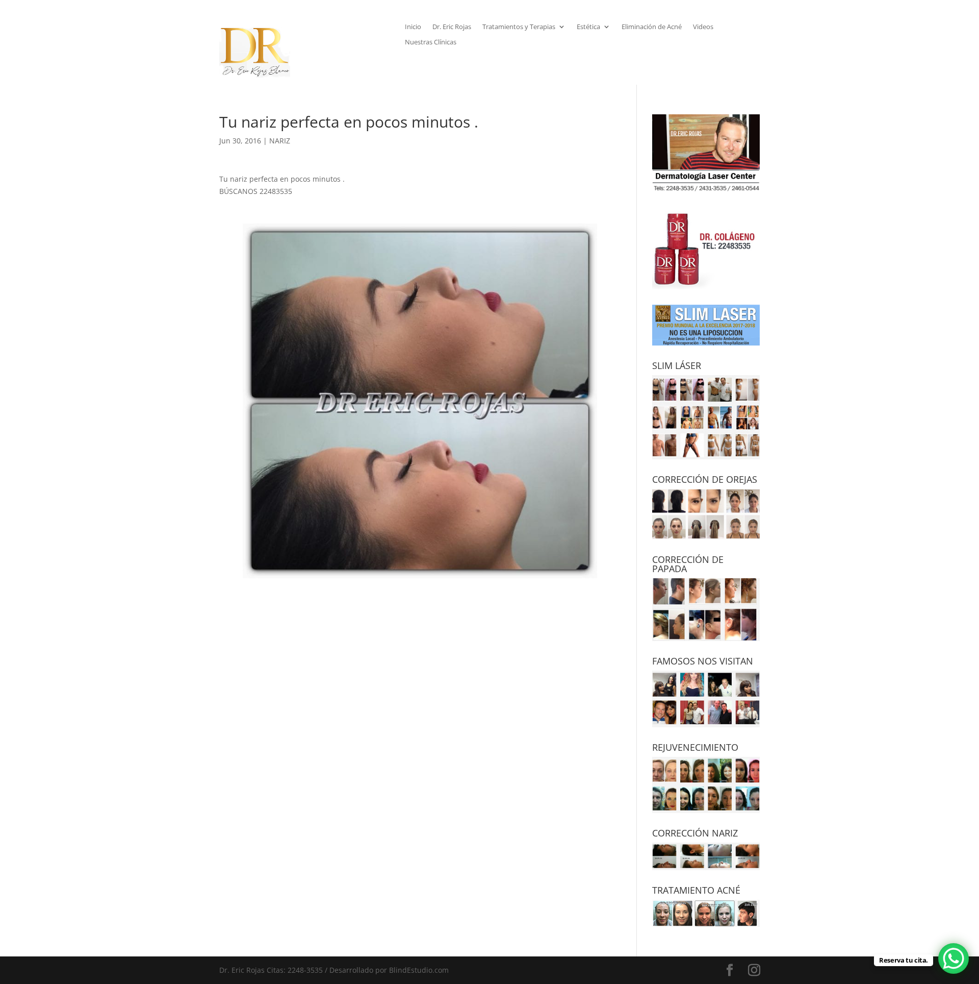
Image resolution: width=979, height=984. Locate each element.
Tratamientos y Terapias (518, 27)
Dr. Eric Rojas (451, 27)
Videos (703, 27)
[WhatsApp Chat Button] (953, 958)
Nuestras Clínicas (430, 42)
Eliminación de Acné (652, 27)
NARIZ (279, 140)
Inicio (413, 27)
